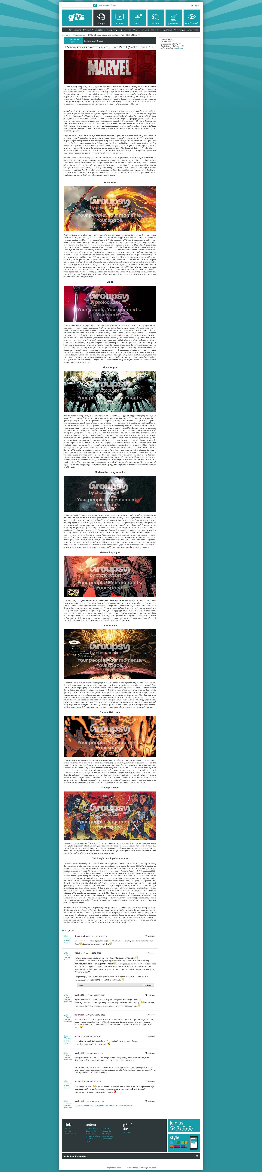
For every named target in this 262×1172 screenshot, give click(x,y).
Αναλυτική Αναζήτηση (107, 5)
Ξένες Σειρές (100, 30)
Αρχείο (68, 1131)
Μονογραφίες (179, 30)
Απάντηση (151, 936)
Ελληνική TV (88, 30)
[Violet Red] (178, 1146)
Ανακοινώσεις (193, 30)
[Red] (175, 1146)
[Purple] (182, 1146)
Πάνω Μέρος (70, 1133)
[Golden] (185, 1142)
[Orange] (171, 1146)
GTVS (67, 1128)
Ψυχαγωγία (155, 30)
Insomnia (126, 1132)
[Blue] (171, 1142)
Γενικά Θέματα (75, 30)
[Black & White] (185, 1146)
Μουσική (127, 30)
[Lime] (182, 1142)
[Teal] (175, 1142)
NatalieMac (179, 48)
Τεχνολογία (167, 30)
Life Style (145, 30)
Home (67, 35)
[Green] (178, 1142)
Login (197, 5)
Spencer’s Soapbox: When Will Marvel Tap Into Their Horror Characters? (104, 1105)
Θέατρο (136, 30)
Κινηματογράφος (114, 30)
